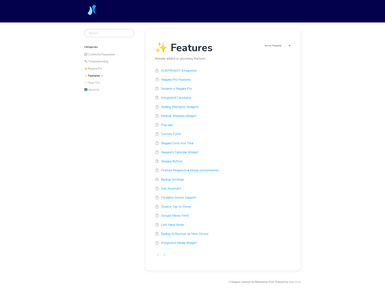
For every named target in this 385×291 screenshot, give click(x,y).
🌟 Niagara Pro (93, 68)
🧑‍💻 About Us (91, 90)
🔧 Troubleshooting (96, 61)
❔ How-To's (92, 83)
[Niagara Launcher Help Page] (92, 12)
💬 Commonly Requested (99, 54)
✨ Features (92, 76)
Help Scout (295, 282)
